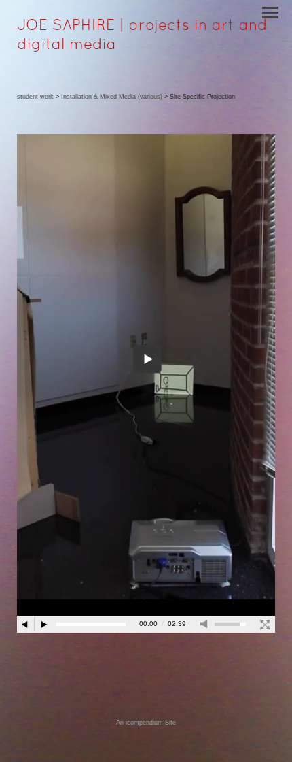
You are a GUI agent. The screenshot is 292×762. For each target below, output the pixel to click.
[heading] (146, 46)
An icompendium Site (146, 722)
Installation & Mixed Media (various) (111, 96)
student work (35, 96)
